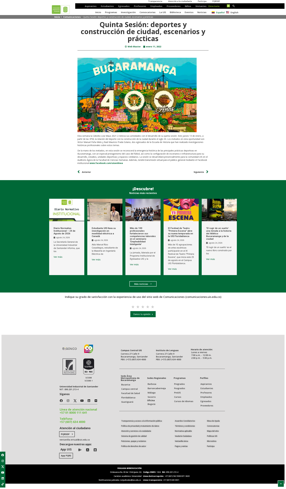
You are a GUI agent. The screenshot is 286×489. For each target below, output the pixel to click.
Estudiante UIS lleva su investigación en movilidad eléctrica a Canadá (104, 232)
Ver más (58, 257)
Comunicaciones (72, 16)
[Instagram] (2, 461)
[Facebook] (2, 455)
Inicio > (58, 16)
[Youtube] (2, 472)
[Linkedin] (2, 478)
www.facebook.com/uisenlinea (106, 163)
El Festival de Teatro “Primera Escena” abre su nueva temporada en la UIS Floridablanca (180, 232)
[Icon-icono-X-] (2, 466)
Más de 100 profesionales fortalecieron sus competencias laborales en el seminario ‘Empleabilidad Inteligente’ (143, 236)
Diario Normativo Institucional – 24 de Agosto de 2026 (64, 231)
